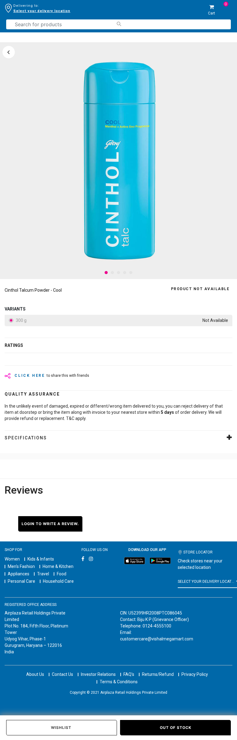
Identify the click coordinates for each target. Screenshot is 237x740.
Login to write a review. (50, 523)
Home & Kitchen (58, 566)
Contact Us (62, 674)
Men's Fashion (21, 566)
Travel (43, 573)
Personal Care (21, 581)
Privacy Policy (194, 674)
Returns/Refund (158, 674)
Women (12, 559)
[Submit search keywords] (118, 24)
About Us (35, 674)
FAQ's (128, 674)
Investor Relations (98, 674)
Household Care (58, 581)
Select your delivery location (41, 11)
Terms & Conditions (119, 681)
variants (15, 308)
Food (61, 573)
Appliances (18, 573)
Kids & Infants (40, 559)
